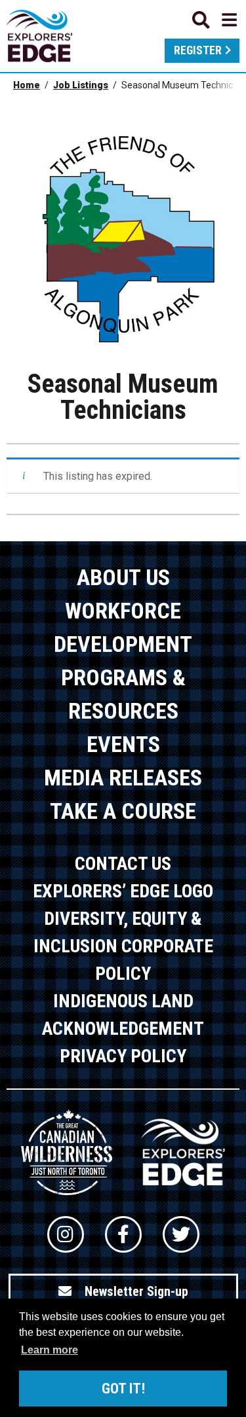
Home (26, 85)
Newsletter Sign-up (136, 1291)
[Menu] (214, 20)
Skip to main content (123, 18)
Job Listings (80, 85)
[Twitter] (181, 1234)
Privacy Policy (123, 1056)
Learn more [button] (49, 1349)
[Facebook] (123, 1234)
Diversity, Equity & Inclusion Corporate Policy (123, 946)
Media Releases (123, 777)
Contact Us (123, 863)
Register (198, 50)
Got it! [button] (123, 1388)
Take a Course (123, 811)
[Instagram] (65, 1234)
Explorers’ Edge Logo (123, 891)
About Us (123, 577)
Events (123, 744)
